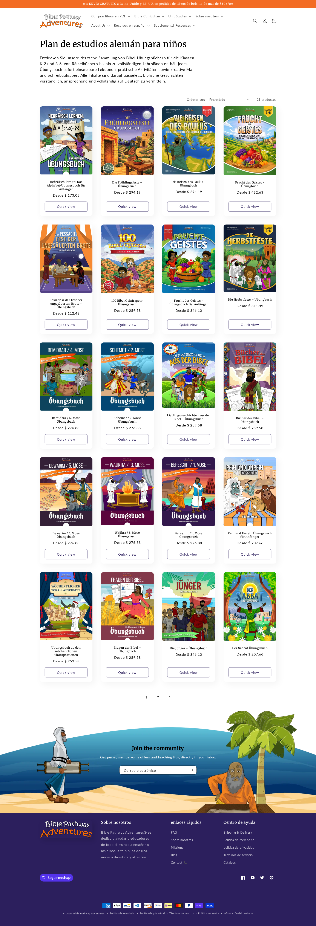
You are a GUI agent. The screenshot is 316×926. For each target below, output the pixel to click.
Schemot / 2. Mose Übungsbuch (127, 419)
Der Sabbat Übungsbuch (250, 648)
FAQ (174, 832)
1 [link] (146, 697)
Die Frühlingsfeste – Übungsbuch (127, 184)
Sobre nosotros (182, 840)
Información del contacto (238, 913)
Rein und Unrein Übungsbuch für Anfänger (250, 535)
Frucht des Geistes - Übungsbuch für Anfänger (188, 302)
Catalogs (230, 862)
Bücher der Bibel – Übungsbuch (250, 420)
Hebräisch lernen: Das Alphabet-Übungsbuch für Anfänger (66, 185)
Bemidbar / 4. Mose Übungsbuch (66, 419)
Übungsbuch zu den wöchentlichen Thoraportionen (66, 651)
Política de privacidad (152, 913)
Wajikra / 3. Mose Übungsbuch (127, 534)
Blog (174, 855)
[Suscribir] (191, 770)
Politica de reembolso (239, 840)
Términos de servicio (238, 855)
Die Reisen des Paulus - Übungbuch (189, 183)
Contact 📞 (179, 862)
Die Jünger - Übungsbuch (189, 648)
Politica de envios (208, 913)
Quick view (66, 206)
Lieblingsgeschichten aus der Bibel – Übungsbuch (188, 417)
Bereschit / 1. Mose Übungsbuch (188, 535)
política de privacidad (239, 847)
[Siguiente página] (169, 697)
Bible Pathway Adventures (89, 913)
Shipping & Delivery (238, 832)
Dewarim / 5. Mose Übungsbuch (66, 535)
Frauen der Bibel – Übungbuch (127, 649)
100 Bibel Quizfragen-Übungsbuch (127, 302)
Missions (177, 847)
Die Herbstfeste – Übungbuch (250, 299)
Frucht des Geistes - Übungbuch (250, 184)
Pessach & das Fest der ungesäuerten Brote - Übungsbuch (66, 303)
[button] (110, 16)
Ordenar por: (196, 99)
